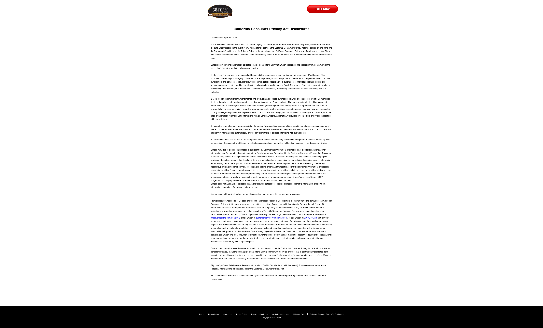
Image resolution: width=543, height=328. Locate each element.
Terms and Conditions (259, 314)
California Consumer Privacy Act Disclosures (327, 314)
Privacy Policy (213, 314)
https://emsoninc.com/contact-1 (225, 218)
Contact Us (227, 314)
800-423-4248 (310, 218)
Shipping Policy (299, 314)
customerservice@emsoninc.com (271, 218)
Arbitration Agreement (280, 314)
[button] (322, 9)
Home (201, 314)
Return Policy (241, 314)
